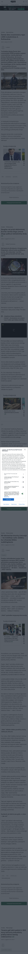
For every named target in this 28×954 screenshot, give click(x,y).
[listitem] (14, 474)
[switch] (23, 477)
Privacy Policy (22, 504)
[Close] (25, 450)
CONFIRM (8, 499)
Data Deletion (6, 504)
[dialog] (14, 477)
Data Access (14, 504)
